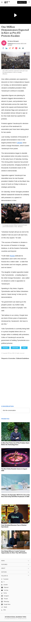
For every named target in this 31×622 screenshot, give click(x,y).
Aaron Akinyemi (14, 41)
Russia (12, 256)
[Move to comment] (23, 48)
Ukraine (19, 143)
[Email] (19, 48)
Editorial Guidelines (22, 358)
